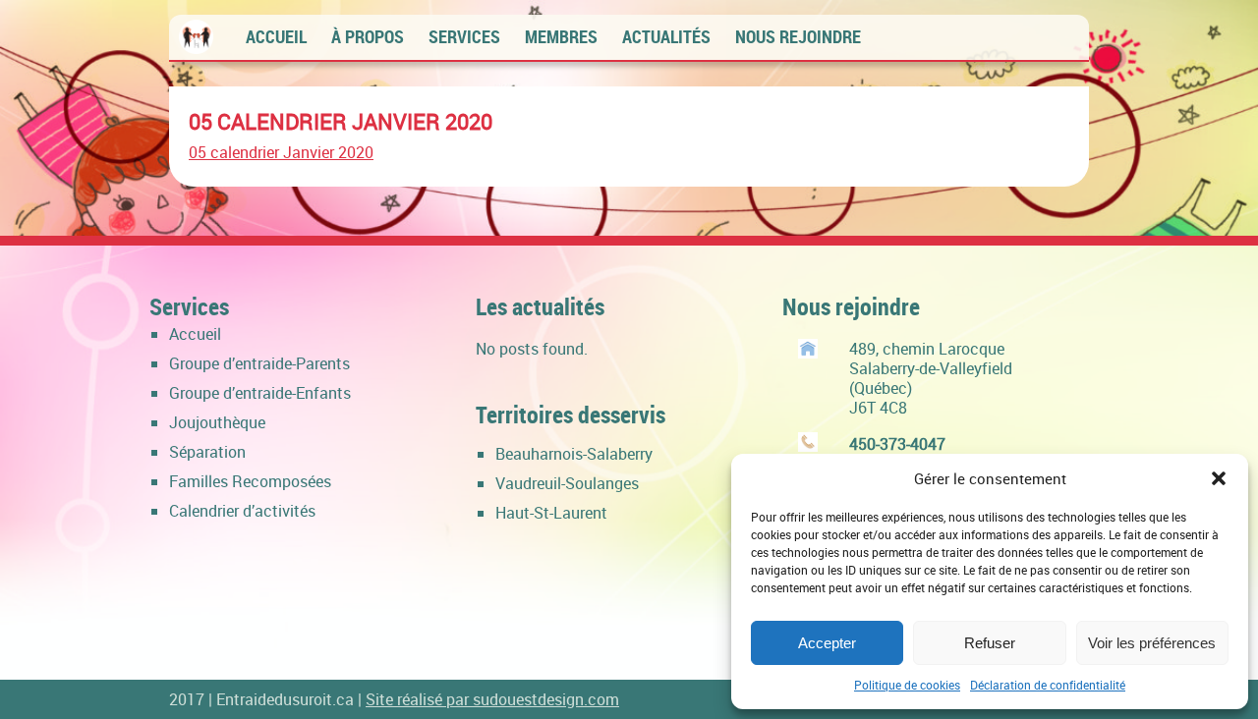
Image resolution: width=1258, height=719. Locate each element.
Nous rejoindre (798, 36)
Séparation (207, 452)
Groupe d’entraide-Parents (259, 363)
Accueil (276, 36)
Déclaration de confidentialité (1047, 684)
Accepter (827, 643)
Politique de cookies (907, 684)
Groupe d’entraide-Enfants (260, 393)
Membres (561, 36)
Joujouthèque (217, 422)
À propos (367, 36)
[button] (1219, 478)
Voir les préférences (1152, 643)
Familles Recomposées (250, 481)
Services (464, 36)
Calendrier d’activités (242, 511)
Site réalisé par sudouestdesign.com (492, 699)
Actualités (666, 36)
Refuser (989, 643)
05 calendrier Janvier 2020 (340, 121)
